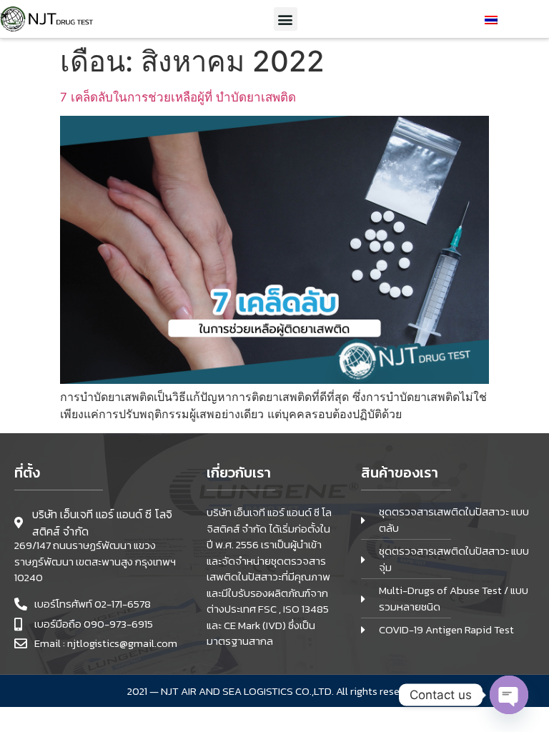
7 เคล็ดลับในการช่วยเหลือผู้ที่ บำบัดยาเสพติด (178, 97)
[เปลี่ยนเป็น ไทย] (491, 19)
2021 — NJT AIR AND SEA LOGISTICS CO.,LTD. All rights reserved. (274, 691)
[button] (285, 19)
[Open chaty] (509, 695)
